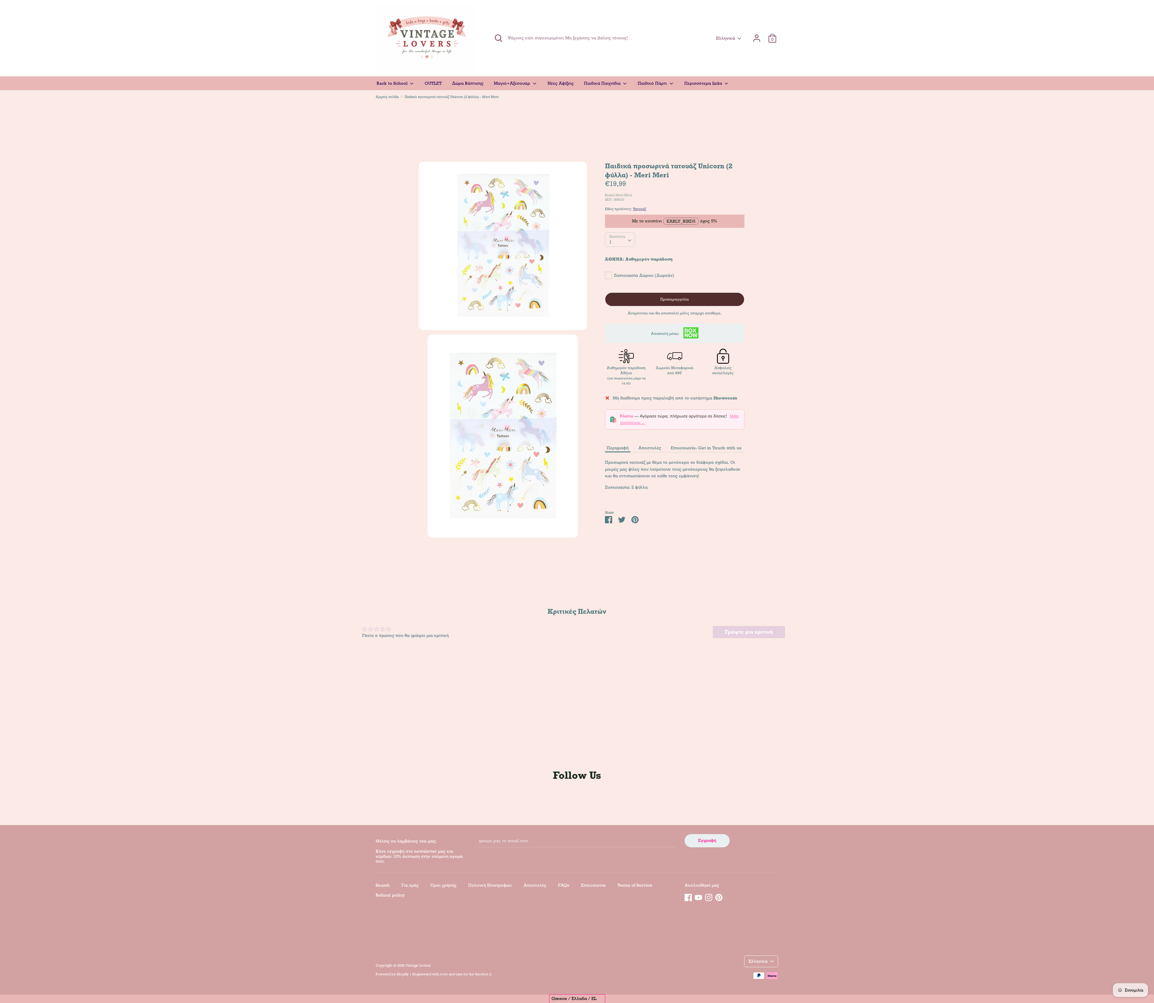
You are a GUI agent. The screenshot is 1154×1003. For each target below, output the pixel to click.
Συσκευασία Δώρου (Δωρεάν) (644, 275)
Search (383, 885)
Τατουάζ (639, 209)
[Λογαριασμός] (757, 35)
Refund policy (390, 895)
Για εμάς (410, 885)
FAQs (563, 885)
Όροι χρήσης (443, 885)
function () (483, 974)
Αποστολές (649, 448)
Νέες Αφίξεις (561, 83)
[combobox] (620, 239)
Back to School (393, 83)
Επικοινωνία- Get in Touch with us (706, 448)
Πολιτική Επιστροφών (490, 885)
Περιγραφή (618, 448)
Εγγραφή (707, 840)
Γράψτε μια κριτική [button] (749, 632)
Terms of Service (634, 885)
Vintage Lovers (418, 965)
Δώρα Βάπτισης (468, 83)
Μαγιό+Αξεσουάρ (512, 83)
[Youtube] (698, 896)
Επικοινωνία (593, 885)
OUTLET (433, 83)
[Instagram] (708, 896)
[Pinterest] (718, 896)
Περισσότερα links (703, 83)
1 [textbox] (610, 242)
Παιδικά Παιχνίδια (603, 83)
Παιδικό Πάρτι (653, 83)
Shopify (403, 974)
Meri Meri (623, 195)
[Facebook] (688, 896)
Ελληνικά (725, 38)
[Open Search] (499, 38)
